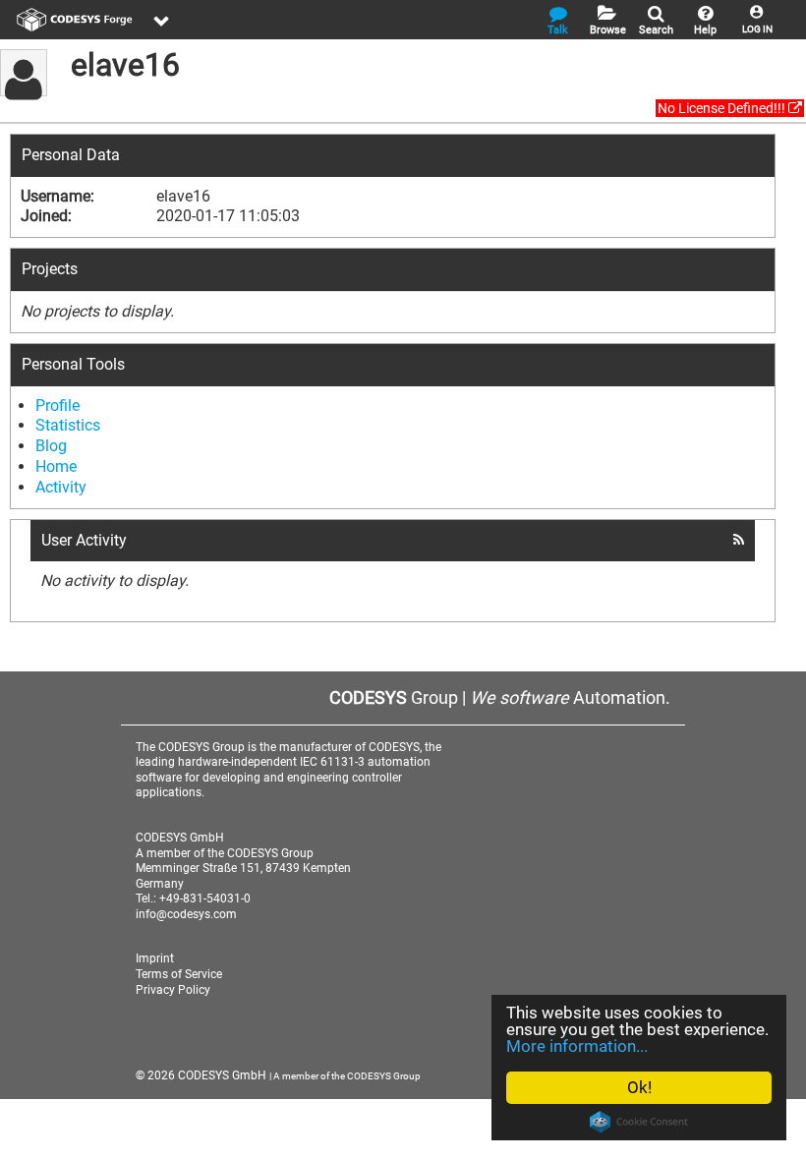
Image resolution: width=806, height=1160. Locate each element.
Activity (60, 487)
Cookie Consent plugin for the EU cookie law (639, 1121)
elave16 (125, 65)
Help (705, 30)
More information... (577, 1046)
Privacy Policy (173, 990)
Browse (608, 30)
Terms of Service (179, 974)
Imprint (155, 958)
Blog (51, 445)
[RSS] (738, 540)
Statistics (67, 425)
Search (656, 30)
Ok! (639, 1087)
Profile (57, 405)
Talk (557, 30)
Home (56, 466)
